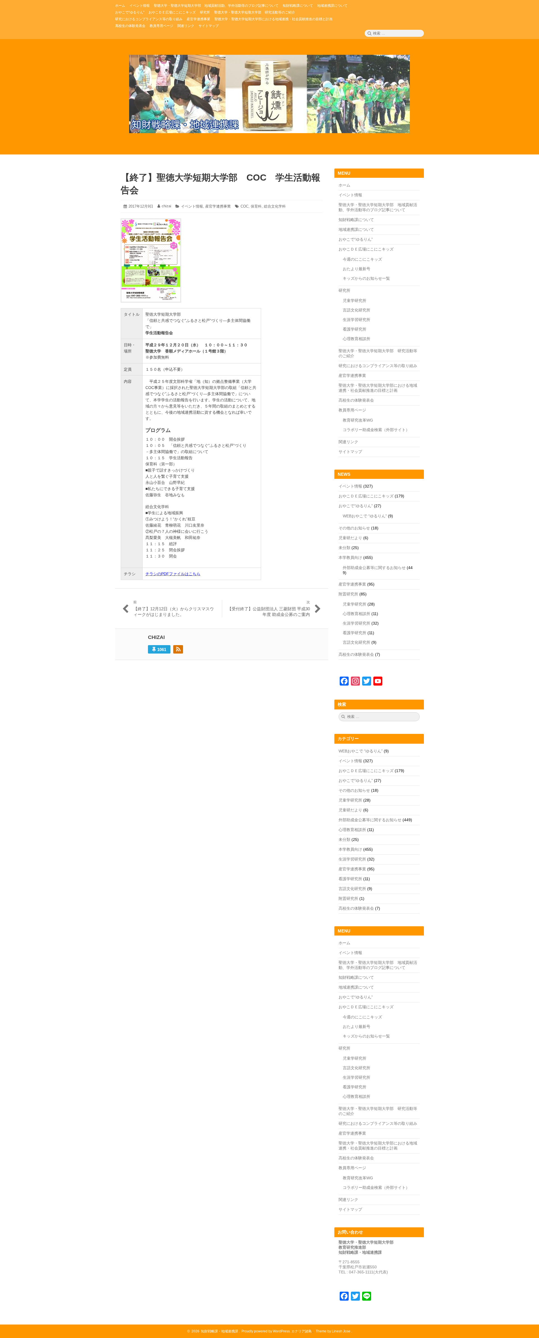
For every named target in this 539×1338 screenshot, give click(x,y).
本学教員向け (350, 557)
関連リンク (348, 442)
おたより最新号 (356, 269)
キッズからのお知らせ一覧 (366, 278)
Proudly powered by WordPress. (266, 1331)
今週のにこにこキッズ (362, 259)
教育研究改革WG (358, 420)
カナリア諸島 (301, 1331)
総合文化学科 (275, 206)
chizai (166, 206)
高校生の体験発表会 (356, 400)
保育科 (256, 206)
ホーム (344, 185)
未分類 (344, 547)
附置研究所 (348, 594)
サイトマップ (350, 451)
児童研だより (350, 538)
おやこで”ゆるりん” (356, 506)
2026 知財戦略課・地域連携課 (214, 1331)
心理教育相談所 (356, 338)
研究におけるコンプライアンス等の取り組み (378, 365)
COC (244, 206)
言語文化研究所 (356, 310)
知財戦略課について (356, 219)
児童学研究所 (354, 300)
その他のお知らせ (354, 528)
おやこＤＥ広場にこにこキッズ (366, 249)
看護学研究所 (354, 329)
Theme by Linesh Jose (333, 1331)
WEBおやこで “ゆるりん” (365, 516)
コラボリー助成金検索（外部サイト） (376, 429)
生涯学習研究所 (356, 319)
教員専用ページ (352, 410)
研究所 (344, 290)
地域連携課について (356, 229)
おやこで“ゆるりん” (356, 239)
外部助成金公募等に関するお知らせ (374, 567)
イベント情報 (192, 206)
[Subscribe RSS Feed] (178, 649)
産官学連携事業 (218, 206)
